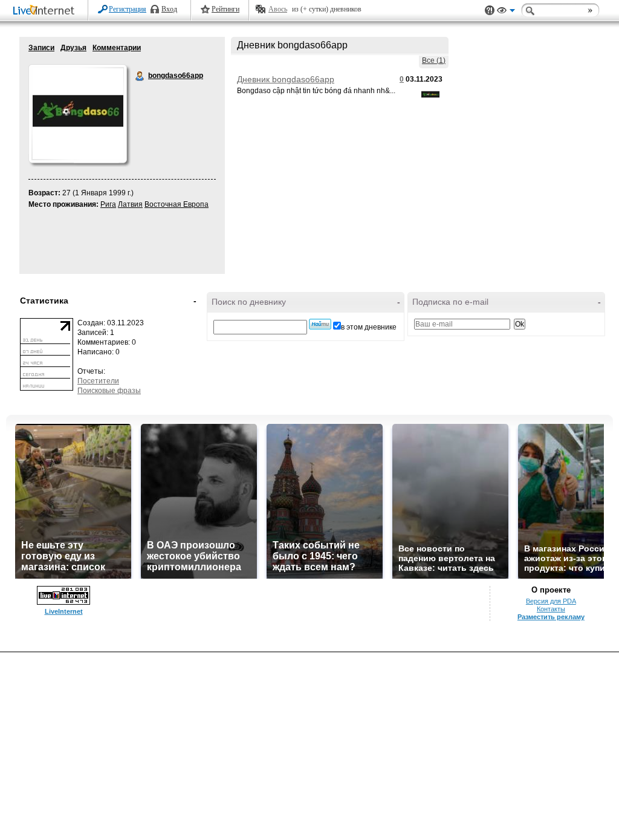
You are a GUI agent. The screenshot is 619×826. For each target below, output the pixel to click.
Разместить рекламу (551, 616)
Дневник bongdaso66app (285, 79)
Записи (41, 48)
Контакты (551, 609)
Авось (277, 9)
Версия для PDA (551, 601)
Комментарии (116, 48)
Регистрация (127, 9)
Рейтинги (225, 9)
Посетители (98, 381)
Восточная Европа (176, 204)
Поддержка (489, 10)
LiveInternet (46, 11)
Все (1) (434, 60)
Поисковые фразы (109, 390)
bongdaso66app (140, 76)
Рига (108, 204)
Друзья (73, 48)
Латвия (130, 204)
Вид (506, 12)
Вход (169, 9)
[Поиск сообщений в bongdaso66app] (320, 324)
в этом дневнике (369, 327)
